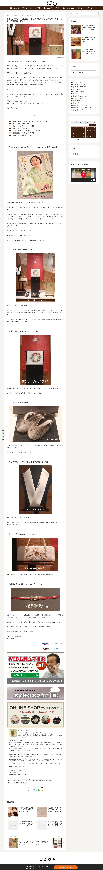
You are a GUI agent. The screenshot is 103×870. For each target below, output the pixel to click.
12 (80, 130)
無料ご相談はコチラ (65, 867)
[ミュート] (91, 180)
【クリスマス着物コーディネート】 (21, 123)
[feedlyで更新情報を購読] (39, 790)
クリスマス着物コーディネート (18, 780)
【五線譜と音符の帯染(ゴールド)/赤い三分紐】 (24, 135)
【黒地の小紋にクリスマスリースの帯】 (22, 126)
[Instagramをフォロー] (34, 790)
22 (90, 133)
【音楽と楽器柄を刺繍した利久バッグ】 (22, 133)
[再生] (73, 180)
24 (73, 136)
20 (83, 133)
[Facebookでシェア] (3, 433)
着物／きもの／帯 (78, 110)
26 (80, 136)
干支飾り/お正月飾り (79, 82)
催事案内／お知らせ (79, 91)
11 (76, 130)
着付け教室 (76, 100)
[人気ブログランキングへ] (46, 648)
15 (90, 130)
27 (83, 136)
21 (87, 133)
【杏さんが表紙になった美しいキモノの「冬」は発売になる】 (29, 121)
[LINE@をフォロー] (37, 790)
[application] (83, 175)
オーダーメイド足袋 (79, 84)
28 (87, 136)
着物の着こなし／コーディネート (82, 107)
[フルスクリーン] (94, 180)
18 (76, 133)
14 (87, 130)
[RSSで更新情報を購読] (42, 790)
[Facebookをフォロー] (31, 790)
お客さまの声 (77, 89)
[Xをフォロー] (28, 790)
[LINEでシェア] (3, 436)
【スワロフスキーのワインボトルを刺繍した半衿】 (26, 130)
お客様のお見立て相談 (79, 87)
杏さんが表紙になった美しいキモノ (41, 780)
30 (94, 136)
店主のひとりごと (78, 98)
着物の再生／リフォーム (80, 105)
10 (73, 130)
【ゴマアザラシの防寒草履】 (19, 128)
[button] (3, 439)
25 (76, 136)
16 (94, 130)
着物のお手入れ (77, 103)
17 (73, 133)
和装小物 (75, 93)
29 (90, 136)
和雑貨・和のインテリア (80, 96)
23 (94, 133)
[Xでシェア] (3, 431)
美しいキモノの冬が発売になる (18, 783)
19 (80, 133)
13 (83, 130)
